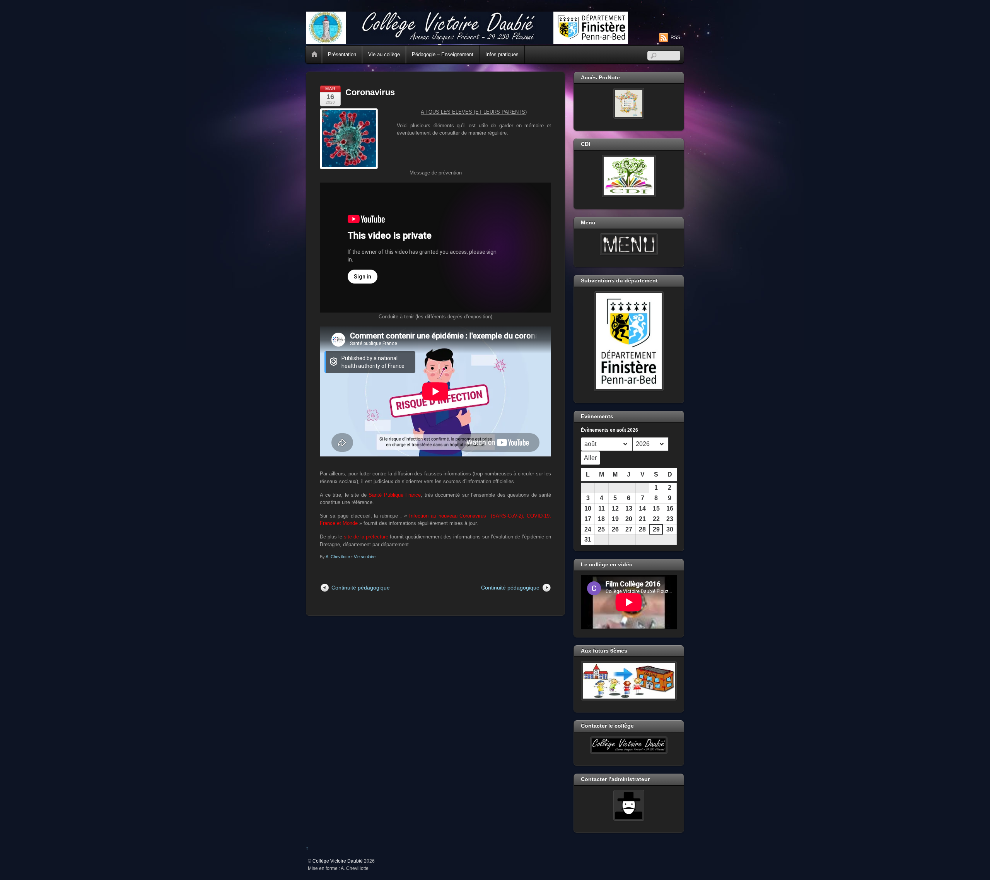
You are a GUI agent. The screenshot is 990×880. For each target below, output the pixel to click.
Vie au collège (384, 54)
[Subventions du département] (629, 341)
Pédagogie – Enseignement (442, 54)
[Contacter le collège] (629, 745)
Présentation (342, 54)
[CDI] (629, 176)
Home (314, 54)
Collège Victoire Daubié (337, 860)
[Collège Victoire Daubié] (467, 41)
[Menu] (629, 244)
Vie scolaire (365, 556)
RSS (675, 37)
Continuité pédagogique (360, 587)
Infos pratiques (502, 54)
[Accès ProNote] (629, 103)
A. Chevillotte (338, 556)
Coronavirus (370, 92)
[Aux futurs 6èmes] (629, 681)
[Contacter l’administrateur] (629, 805)
